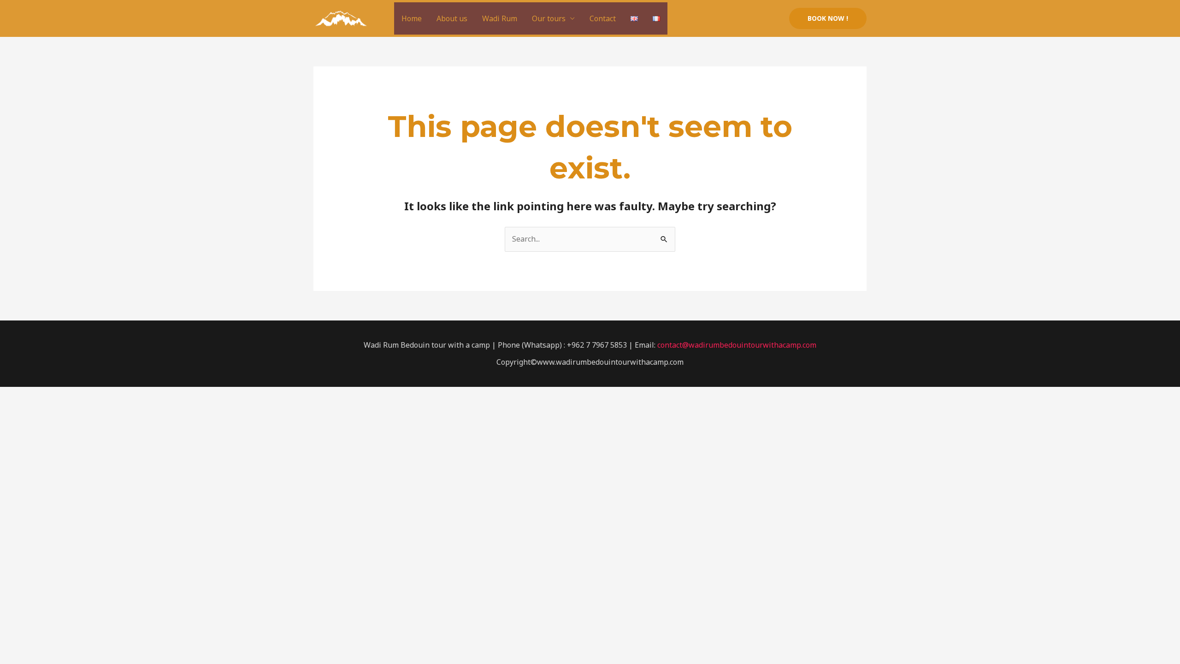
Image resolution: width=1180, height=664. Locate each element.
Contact (603, 18)
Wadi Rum (499, 18)
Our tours (549, 18)
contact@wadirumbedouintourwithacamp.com (736, 345)
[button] (828, 18)
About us (452, 18)
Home (411, 18)
